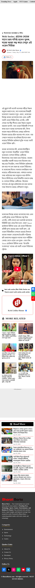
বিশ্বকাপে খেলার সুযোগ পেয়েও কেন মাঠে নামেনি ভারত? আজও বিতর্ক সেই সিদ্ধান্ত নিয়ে (22, 431)
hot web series (10, 289)
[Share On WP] (33, 294)
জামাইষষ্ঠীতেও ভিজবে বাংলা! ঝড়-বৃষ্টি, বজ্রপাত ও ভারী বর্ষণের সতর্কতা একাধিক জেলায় (23, 468)
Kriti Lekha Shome (14, 50)
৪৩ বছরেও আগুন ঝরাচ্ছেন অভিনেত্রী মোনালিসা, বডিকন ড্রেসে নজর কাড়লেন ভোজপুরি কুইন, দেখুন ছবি (8, 378)
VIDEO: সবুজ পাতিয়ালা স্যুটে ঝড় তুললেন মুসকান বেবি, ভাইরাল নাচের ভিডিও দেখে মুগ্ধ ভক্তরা (9, 335)
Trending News (6, 2)
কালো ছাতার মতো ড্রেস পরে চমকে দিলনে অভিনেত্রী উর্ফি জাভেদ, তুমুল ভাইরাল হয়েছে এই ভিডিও (24, 356)
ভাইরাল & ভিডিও (18, 33)
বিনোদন (6, 33)
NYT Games (23, 2)
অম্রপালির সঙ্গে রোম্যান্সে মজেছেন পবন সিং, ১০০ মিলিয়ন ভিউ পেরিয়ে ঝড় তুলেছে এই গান (8, 355)
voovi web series (15, 292)
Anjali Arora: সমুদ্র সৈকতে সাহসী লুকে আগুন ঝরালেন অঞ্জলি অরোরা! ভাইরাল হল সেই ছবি (25, 338)
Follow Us (8, 57)
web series (26, 292)
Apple (15, 2)
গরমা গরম (11, 33)
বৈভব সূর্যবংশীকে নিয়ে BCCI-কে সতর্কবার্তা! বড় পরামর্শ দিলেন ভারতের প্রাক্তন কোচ (23, 449)
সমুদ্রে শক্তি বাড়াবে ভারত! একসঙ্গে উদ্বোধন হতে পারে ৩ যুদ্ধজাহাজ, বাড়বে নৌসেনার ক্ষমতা (22, 478)
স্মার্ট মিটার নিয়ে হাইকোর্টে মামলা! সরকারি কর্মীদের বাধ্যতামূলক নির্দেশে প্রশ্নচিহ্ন (21, 459)
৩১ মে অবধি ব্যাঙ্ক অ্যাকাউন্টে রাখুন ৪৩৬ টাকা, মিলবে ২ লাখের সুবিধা (24, 375)
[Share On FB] (33, 289)
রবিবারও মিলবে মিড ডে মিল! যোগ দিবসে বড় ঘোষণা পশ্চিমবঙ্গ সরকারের (22, 440)
